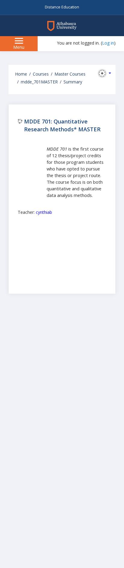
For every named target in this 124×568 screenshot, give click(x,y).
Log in (108, 43)
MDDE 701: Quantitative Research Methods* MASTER (62, 125)
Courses (41, 74)
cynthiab (44, 212)
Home (21, 74)
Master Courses (69, 74)
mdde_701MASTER (39, 82)
